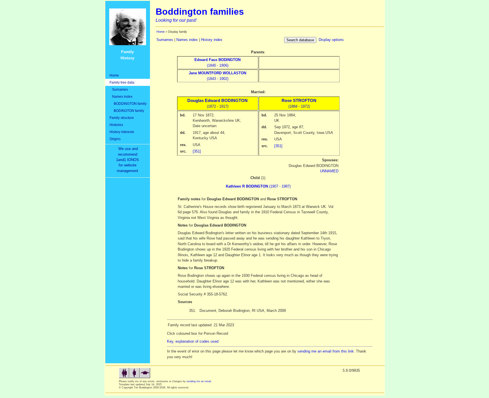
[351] (197, 151)
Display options (331, 40)
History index (211, 40)
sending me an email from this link (325, 351)
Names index (121, 96)
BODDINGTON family (128, 103)
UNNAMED (329, 171)
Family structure (122, 117)
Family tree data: (122, 82)
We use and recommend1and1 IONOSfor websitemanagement (128, 160)
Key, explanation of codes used (192, 341)
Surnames (119, 89)
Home (114, 75)
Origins (115, 139)
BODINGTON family (127, 110)
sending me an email (198, 381)
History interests (122, 132)
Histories (116, 125)
